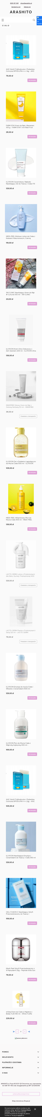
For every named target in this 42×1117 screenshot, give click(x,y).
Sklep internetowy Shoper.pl (21, 1101)
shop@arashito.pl (26, 3)
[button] (2, 19)
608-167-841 (14, 3)
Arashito (21, 11)
